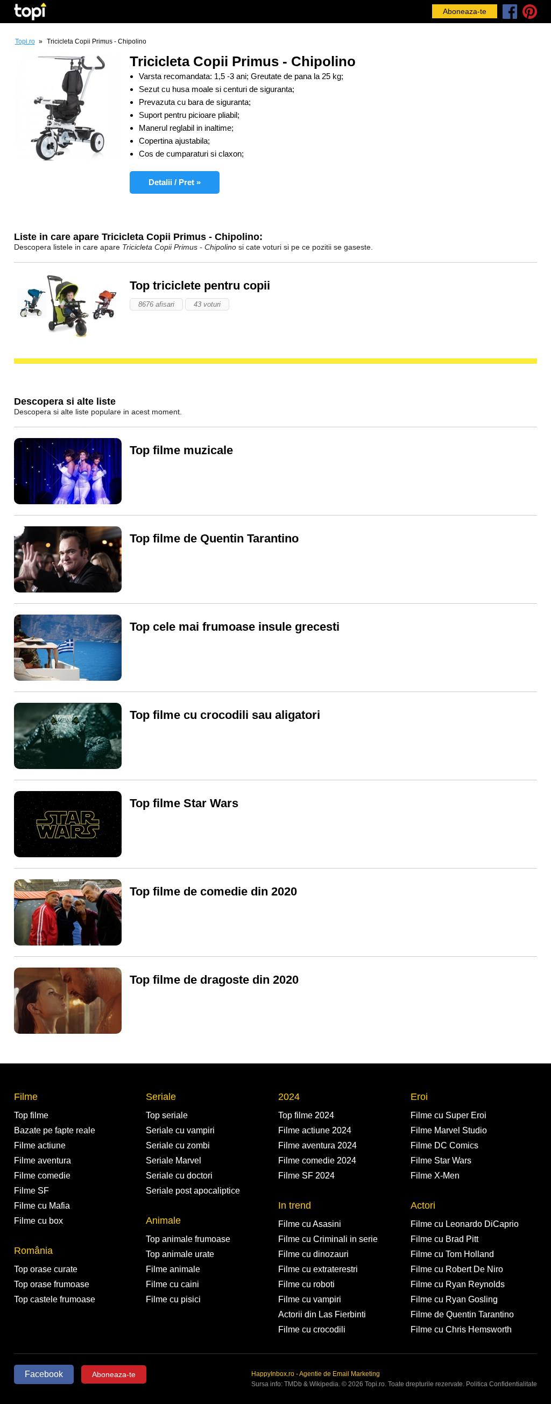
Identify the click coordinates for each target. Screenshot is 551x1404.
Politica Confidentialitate (501, 1384)
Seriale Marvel (173, 1160)
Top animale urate (180, 1254)
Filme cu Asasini (309, 1224)
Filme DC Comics (444, 1145)
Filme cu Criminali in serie (328, 1239)
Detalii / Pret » (175, 182)
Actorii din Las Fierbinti (322, 1314)
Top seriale (167, 1115)
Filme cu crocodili (311, 1329)
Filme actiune (40, 1145)
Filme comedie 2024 (317, 1160)
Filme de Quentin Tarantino (462, 1314)
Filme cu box (38, 1220)
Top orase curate (45, 1269)
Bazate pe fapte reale (54, 1130)
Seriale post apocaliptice (193, 1190)
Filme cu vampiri (309, 1299)
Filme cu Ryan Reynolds (458, 1284)
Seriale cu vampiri (180, 1130)
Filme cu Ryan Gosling (454, 1299)
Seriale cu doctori (179, 1175)
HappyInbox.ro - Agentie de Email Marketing (315, 1374)
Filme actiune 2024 (314, 1130)
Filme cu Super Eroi (448, 1115)
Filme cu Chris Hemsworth (461, 1329)
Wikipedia (323, 1384)
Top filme (31, 1115)
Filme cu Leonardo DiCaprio (465, 1224)
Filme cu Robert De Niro (457, 1269)
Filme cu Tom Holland (452, 1254)
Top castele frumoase (54, 1299)
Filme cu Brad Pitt (444, 1239)
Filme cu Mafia (42, 1205)
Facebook (44, 1374)
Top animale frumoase (188, 1239)
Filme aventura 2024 (317, 1145)
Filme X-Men (435, 1175)
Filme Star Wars (441, 1160)
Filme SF (31, 1190)
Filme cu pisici (173, 1299)
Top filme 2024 (306, 1115)
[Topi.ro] (30, 11)
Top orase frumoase (51, 1284)
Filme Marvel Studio (449, 1130)
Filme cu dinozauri (313, 1254)
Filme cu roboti (306, 1284)
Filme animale (173, 1269)
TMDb (293, 1384)
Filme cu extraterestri (318, 1269)
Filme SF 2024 (306, 1175)
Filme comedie (42, 1175)
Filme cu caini (172, 1284)
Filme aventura (42, 1160)
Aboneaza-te (464, 11)
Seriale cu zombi (178, 1145)
